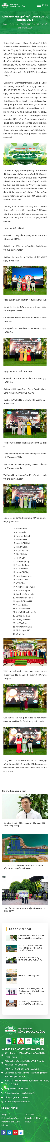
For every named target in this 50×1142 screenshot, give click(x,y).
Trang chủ (7, 24)
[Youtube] (15, 1132)
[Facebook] (3, 1132)
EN (46, 5)
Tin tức (15, 24)
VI (43, 5)
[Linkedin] (9, 1132)
